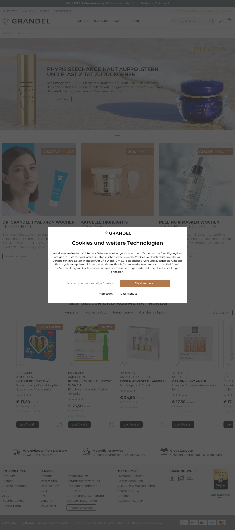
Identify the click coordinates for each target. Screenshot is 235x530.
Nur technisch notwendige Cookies (90, 283)
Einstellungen (171, 268)
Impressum (105, 293)
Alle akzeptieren (145, 283)
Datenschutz (128, 293)
